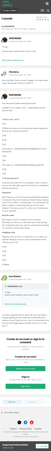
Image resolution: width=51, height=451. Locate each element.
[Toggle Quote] (6, 286)
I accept (43, 446)
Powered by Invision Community (25, 437)
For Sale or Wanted (28, 29)
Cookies (38, 429)
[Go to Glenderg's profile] (4, 73)
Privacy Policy (26, 429)
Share (12, 402)
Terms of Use (7, 448)
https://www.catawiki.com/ (13, 60)
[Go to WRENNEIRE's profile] (4, 40)
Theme (13, 429)
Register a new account (25, 369)
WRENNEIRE (9, 26)
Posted (20, 41)
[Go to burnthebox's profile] (4, 278)
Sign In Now (25, 386)
